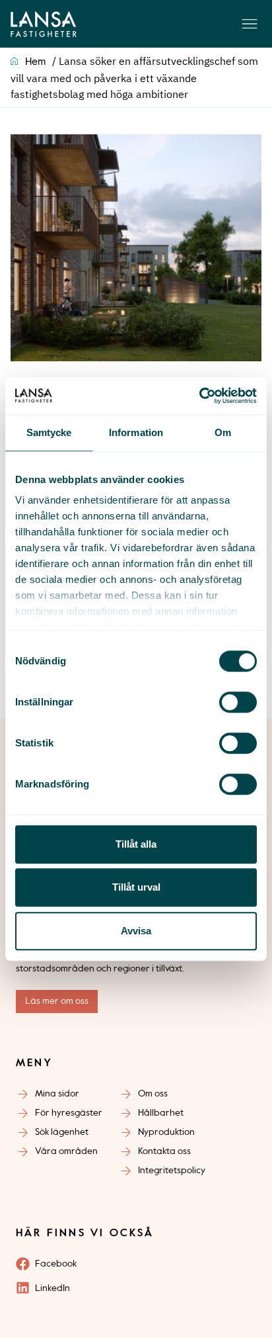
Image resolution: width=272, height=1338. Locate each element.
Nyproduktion (166, 1132)
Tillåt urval (136, 887)
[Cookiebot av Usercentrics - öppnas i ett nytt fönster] (199, 395)
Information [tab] (136, 432)
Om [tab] (223, 432)
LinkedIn (52, 1288)
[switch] (238, 702)
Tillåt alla (136, 844)
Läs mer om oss (56, 1001)
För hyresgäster (68, 1113)
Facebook (56, 1264)
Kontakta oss (164, 1151)
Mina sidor (57, 1093)
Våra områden (66, 1151)
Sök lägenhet (61, 1132)
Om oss (153, 1093)
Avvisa (136, 930)
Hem (35, 62)
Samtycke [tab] (49, 432)
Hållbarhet (161, 1113)
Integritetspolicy (171, 1170)
